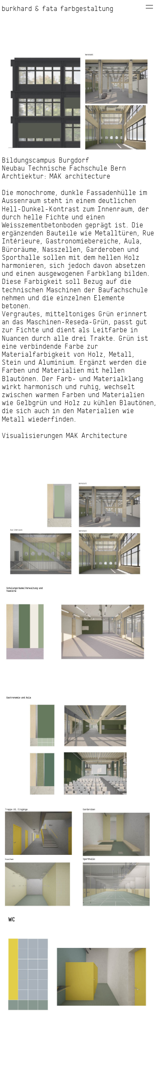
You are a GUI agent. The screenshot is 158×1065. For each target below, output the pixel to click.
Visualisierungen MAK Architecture (64, 436)
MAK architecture (79, 176)
